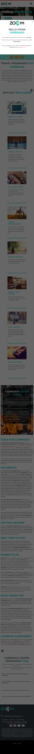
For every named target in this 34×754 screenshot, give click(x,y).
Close (32, 21)
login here (22, 47)
